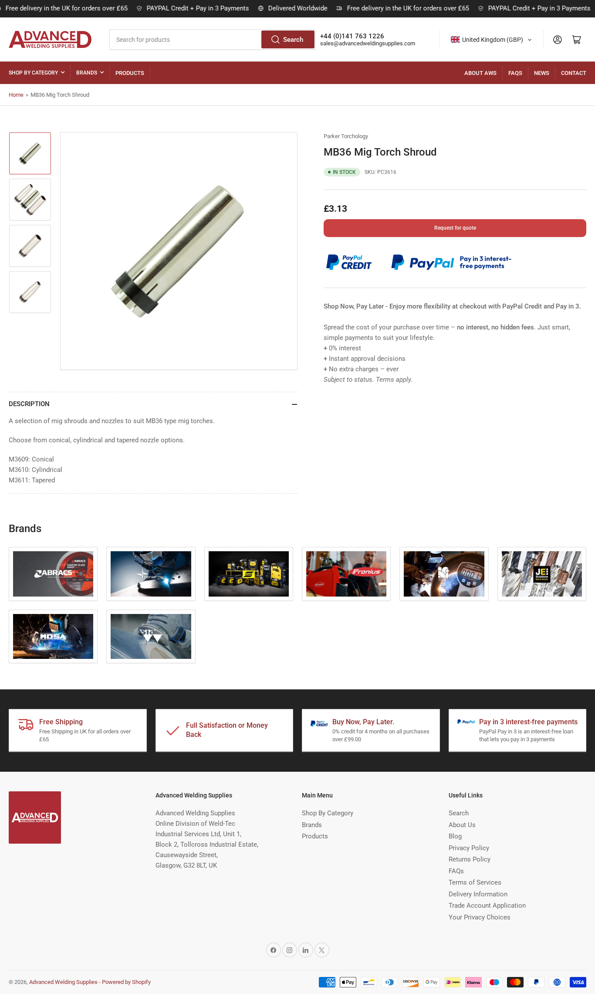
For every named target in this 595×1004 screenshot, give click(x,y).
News (541, 73)
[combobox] (212, 39)
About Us (462, 825)
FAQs (515, 73)
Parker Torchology (346, 136)
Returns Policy (469, 859)
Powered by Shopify (126, 982)
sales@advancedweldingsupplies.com (367, 43)
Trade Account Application (487, 905)
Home (16, 95)
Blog (455, 836)
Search (293, 40)
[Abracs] (53, 574)
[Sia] (151, 636)
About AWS (480, 73)
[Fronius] (346, 574)
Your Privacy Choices (479, 917)
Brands (86, 73)
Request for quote (455, 228)
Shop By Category (33, 73)
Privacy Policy (469, 848)
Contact (573, 73)
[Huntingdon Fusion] (444, 574)
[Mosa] (53, 636)
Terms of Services (475, 882)
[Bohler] (151, 574)
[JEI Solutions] (542, 574)
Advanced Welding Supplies (63, 982)
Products (129, 73)
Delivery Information (478, 894)
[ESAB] (249, 574)
